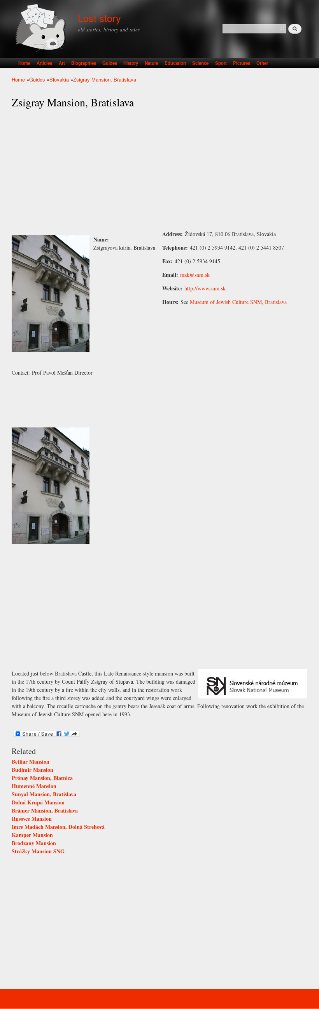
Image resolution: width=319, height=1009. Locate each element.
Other (262, 63)
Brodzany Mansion (34, 843)
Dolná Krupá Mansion (38, 802)
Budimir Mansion (32, 770)
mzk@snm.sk (195, 274)
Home (24, 63)
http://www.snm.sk (205, 288)
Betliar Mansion (30, 761)
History (130, 63)
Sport (221, 63)
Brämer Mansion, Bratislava (45, 810)
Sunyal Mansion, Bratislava (44, 794)
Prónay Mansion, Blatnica (42, 778)
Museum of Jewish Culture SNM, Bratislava (238, 302)
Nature (151, 63)
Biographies (83, 63)
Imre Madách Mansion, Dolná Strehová (58, 827)
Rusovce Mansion (32, 818)
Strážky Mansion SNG (38, 851)
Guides (109, 63)
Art (62, 63)
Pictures (241, 63)
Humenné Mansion (34, 786)
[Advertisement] (159, 169)
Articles (44, 63)
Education (175, 63)
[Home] (42, 29)
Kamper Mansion (32, 835)
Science (200, 63)
